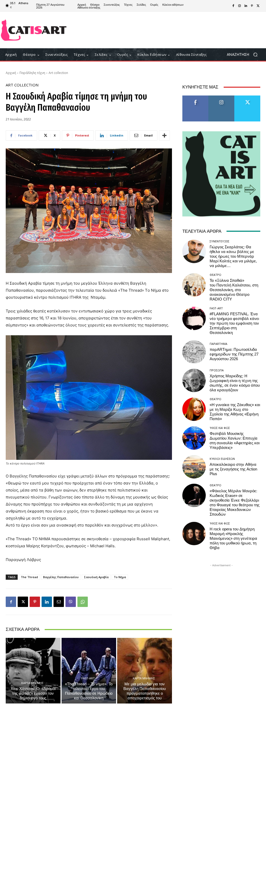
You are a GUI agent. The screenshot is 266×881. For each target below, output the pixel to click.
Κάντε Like (195, 97)
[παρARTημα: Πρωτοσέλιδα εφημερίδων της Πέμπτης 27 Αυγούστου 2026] (194, 352)
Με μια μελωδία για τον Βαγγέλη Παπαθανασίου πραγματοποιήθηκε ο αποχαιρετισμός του (144, 691)
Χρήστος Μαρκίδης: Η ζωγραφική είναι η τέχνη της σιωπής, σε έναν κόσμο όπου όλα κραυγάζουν (235, 383)
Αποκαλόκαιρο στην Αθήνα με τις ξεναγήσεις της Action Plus (233, 469)
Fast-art (88, 678)
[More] (164, 135)
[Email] (59, 602)
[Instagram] (239, 6)
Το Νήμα (120, 577)
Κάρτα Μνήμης (32, 682)
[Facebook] (233, 6)
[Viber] (70, 602)
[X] (258, 6)
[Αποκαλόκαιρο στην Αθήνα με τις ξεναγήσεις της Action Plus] (194, 467)
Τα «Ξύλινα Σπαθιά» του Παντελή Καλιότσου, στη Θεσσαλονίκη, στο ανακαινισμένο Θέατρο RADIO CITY (234, 290)
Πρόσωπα (217, 370)
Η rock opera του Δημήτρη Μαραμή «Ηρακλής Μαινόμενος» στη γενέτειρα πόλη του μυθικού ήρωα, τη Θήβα (233, 538)
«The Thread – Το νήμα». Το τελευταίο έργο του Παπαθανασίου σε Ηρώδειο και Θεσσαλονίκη (88, 691)
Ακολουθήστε (221, 97)
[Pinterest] (252, 6)
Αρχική (11, 73)
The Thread (29, 577)
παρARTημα (218, 343)
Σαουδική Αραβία (96, 577)
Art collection (58, 73)
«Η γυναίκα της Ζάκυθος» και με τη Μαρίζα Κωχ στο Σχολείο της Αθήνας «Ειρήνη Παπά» (235, 411)
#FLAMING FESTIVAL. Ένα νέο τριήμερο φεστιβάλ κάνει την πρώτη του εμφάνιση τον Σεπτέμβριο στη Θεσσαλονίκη (234, 323)
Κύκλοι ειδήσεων (222, 458)
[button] (244, 55)
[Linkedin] (246, 6)
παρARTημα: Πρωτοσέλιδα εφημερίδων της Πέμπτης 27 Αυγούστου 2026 (234, 354)
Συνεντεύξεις (219, 241)
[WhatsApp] (82, 602)
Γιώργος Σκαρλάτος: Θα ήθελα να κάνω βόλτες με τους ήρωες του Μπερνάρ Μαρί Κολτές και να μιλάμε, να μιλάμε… (233, 256)
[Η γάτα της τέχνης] (34, 30)
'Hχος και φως (220, 427)
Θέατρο (215, 274)
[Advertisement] (163, 30)
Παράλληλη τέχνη (32, 73)
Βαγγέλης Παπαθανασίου (61, 577)
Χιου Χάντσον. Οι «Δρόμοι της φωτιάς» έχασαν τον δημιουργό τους (33, 693)
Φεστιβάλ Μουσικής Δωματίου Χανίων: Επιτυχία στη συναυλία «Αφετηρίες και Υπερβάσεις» (235, 440)
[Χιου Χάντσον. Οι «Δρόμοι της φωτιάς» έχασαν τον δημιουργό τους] (33, 671)
